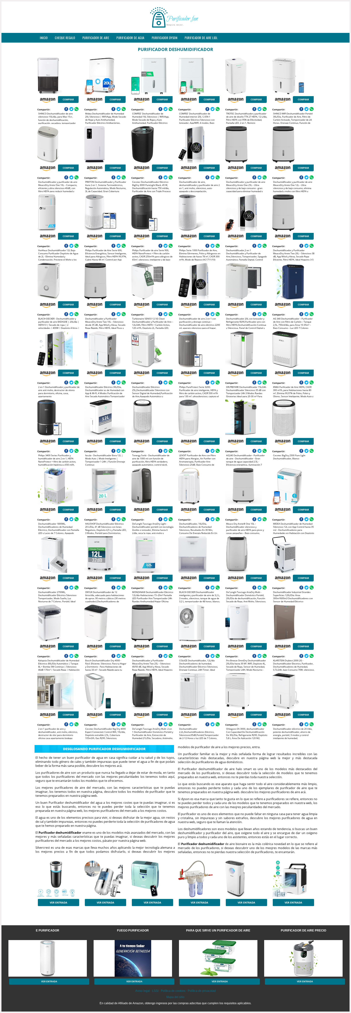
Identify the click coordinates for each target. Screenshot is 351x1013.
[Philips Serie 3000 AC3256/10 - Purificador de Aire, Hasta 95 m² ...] (246, 879)
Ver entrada (58, 902)
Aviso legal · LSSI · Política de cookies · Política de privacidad (175, 990)
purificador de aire (95, 37)
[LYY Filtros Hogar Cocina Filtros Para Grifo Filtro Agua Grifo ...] (105, 879)
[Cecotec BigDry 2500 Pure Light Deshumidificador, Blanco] (293, 418)
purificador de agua (130, 37)
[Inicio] (175, 30)
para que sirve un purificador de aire (218, 930)
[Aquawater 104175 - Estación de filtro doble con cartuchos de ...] (199, 879)
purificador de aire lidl (201, 37)
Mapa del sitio (175, 997)
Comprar (68, 99)
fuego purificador (133, 930)
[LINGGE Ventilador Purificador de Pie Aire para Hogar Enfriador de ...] (293, 879)
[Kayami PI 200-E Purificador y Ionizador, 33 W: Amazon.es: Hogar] (152, 879)
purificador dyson (165, 37)
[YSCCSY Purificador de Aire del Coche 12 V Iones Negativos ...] (58, 879)
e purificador (47, 930)
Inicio (44, 37)
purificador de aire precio (303, 930)
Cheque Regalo (65, 37)
